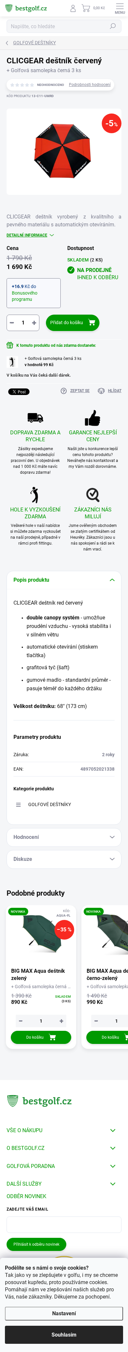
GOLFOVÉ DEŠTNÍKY (49, 804)
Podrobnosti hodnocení (90, 84)
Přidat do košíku (66, 322)
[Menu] (120, 8)
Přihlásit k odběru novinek (36, 1244)
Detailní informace (27, 235)
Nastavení (64, 1313)
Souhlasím (64, 1335)
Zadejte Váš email (27, 1209)
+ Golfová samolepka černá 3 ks (53, 361)
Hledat (113, 26)
